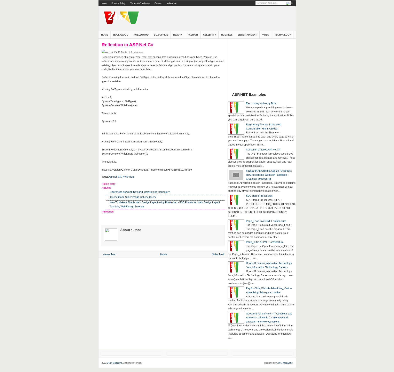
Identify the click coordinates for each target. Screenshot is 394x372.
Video (265, 35)
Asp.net (112, 176)
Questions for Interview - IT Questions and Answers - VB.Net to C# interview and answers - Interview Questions (269, 317)
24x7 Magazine (114, 363)
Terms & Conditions (140, 3)
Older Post (218, 254)
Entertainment (247, 35)
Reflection (128, 176)
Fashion (193, 35)
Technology (283, 35)
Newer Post (109, 254)
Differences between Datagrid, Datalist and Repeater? (140, 192)
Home (104, 3)
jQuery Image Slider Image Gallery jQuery (133, 197)
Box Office (161, 35)
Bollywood (120, 35)
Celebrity (209, 35)
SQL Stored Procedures (259, 195)
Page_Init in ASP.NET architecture (265, 242)
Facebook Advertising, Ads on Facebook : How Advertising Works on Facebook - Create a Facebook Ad (269, 174)
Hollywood (141, 35)
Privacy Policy (118, 3)
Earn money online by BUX (261, 103)
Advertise (171, 3)
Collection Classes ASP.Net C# (263, 149)
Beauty (177, 35)
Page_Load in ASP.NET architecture (266, 221)
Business (227, 35)
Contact (158, 3)
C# (119, 176)
